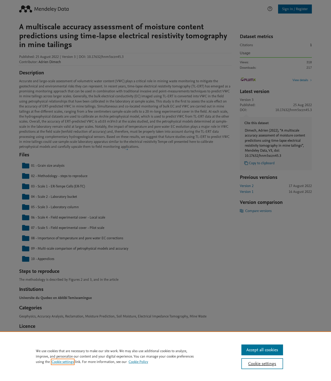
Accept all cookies (262, 350)
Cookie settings (63, 361)
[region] (165, 356)
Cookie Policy (138, 361)
